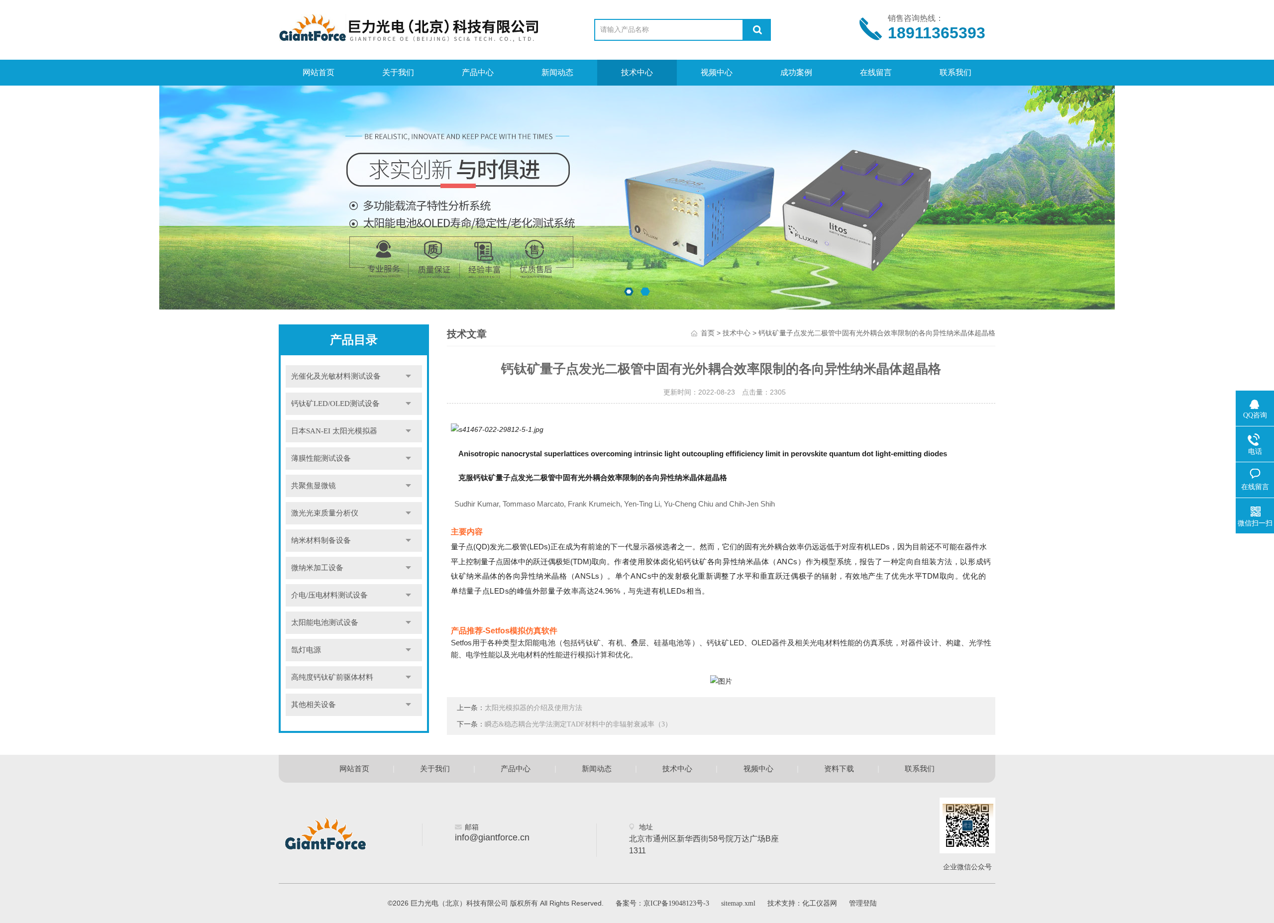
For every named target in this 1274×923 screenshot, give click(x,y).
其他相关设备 (313, 705)
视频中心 (717, 72)
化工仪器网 (819, 903)
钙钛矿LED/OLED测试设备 (335, 404)
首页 (708, 333)
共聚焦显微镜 (313, 486)
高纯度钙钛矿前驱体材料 (332, 677)
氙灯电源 (306, 650)
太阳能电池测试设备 (324, 622)
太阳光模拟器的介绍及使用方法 (533, 708)
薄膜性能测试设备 (321, 458)
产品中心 (478, 72)
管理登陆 (863, 903)
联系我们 (955, 72)
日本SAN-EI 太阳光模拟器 (334, 431)
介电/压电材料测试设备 (329, 595)
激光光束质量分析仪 (324, 513)
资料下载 (839, 769)
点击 (408, 376)
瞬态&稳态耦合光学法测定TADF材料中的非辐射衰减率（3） (578, 724)
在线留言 (876, 72)
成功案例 (796, 72)
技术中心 (637, 72)
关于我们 (398, 72)
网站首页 (318, 72)
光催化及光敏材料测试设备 (336, 376)
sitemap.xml (738, 903)
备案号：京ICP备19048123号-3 (662, 903)
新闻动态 (557, 72)
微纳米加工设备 (317, 568)
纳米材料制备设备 (321, 540)
